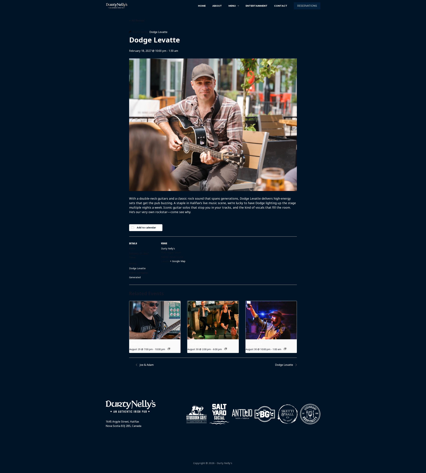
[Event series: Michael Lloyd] (285, 349)
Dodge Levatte (137, 268)
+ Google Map (177, 261)
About (217, 5)
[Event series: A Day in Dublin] (225, 349)
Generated (135, 277)
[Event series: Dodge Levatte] (169, 349)
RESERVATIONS (307, 5)
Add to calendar (146, 227)
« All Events (136, 20)
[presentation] (154, 320)
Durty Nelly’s (168, 248)
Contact (280, 5)
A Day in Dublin (196, 343)
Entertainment (256, 5)
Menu (232, 5)
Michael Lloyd (254, 343)
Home (202, 5)
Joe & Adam (146, 365)
